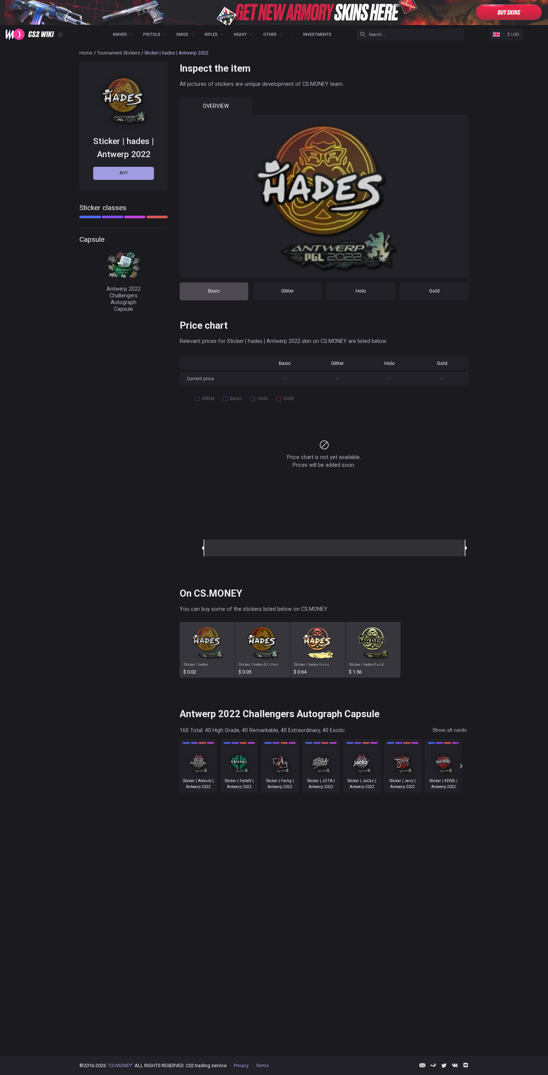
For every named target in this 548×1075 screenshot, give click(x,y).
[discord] (466, 1065)
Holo (361, 291)
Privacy (241, 1065)
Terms (262, 1065)
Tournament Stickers (118, 53)
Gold (434, 291)
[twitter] (444, 1065)
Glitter (287, 291)
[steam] (433, 1065)
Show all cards (449, 730)
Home (85, 53)
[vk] (455, 1065)
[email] (422, 1065)
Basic (214, 291)
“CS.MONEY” (120, 1065)
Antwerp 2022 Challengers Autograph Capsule (124, 298)
